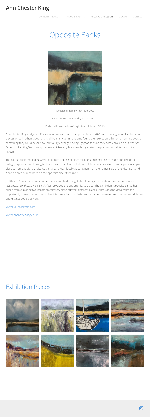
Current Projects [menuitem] (50, 16)
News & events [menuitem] (76, 16)
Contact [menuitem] (138, 16)
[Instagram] (141, 408)
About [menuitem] (123, 16)
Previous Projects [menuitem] (102, 16)
